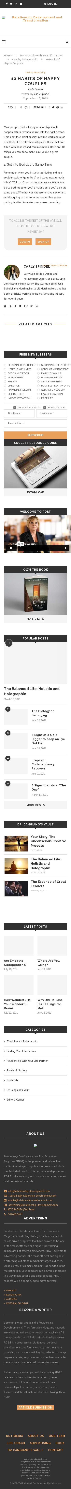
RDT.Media (14, 1436)
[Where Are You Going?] (52, 946)
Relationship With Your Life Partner (41, 55)
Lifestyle (14, 386)
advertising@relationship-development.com (33, 1205)
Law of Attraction (19, 398)
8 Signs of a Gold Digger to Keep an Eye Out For (48, 739)
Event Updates (57, 407)
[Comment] (26, 107)
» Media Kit (10, 1290)
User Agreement (43, 1461)
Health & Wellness (19, 369)
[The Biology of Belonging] (16, 717)
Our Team (57, 1436)
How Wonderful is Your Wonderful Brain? (17, 1004)
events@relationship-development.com (30, 1200)
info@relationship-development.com (29, 1191)
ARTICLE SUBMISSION (35, 1407)
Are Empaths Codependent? (15, 963)
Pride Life (13, 1080)
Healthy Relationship (24, 59)
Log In (52, 4)
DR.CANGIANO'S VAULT (25, 1450)
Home (8, 55)
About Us (36, 1436)
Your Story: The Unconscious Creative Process (48, 841)
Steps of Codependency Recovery (43, 764)
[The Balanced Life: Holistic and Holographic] (35, 663)
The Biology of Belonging (43, 713)
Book (60, 1443)
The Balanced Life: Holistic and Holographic (32, 691)
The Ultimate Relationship (22, 1041)
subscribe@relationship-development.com (32, 1195)
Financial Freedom (19, 390)
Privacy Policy (30, 1464)
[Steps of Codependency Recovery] (16, 766)
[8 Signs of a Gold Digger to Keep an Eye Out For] (16, 741)
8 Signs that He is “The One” (49, 787)
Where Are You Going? (48, 963)
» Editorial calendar (16, 1303)
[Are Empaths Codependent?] (19, 946)
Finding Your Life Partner (21, 1051)
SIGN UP (43, 241)
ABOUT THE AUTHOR (53, 265)
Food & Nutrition (18, 373)
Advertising (40, 1443)
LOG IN (25, 241)
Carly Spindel (35, 89)
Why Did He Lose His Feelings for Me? (50, 1004)
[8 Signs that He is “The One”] (16, 791)
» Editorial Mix (12, 1294)
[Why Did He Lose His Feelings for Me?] (52, 985)
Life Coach (16, 1443)
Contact (55, 1450)
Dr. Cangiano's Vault (35, 824)
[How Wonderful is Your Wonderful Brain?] (19, 985)
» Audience (10, 1298)
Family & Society (17, 1070)
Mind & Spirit (15, 377)
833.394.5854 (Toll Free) (20, 1209)
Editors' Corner (15, 1099)
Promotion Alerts (29, 407)
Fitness (12, 381)
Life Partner (15, 394)
